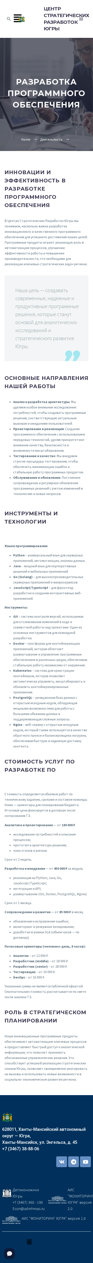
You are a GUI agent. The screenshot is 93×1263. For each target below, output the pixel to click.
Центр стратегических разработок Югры (60, 19)
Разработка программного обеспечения (46, 93)
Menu (81, 19)
